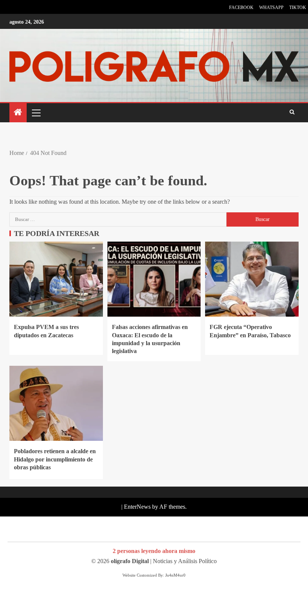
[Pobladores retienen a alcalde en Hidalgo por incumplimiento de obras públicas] (56, 403)
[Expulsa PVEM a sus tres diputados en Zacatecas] (56, 279)
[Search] (292, 112)
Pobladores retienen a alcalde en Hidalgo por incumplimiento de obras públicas (55, 459)
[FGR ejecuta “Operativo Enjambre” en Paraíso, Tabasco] (252, 279)
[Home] (18, 113)
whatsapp (271, 7)
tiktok (297, 7)
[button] (35, 112)
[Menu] (35, 112)
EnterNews (137, 506)
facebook (241, 7)
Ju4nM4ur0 (175, 575)
